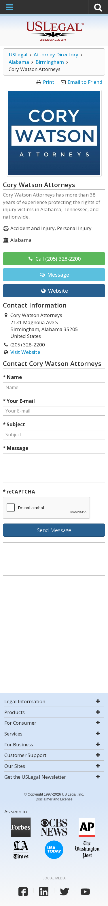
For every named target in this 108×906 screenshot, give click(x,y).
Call (57, 258)
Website (57, 290)
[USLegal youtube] (85, 891)
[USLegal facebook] (23, 891)
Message (57, 274)
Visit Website (25, 352)
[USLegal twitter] (64, 891)
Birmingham (49, 62)
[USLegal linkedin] (43, 891)
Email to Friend (84, 82)
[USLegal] (54, 22)
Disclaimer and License (54, 799)
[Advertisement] (54, 635)
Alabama (19, 62)
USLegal (18, 54)
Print (48, 82)
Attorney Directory (56, 54)
